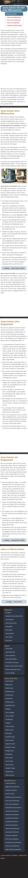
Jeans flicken (9, 630)
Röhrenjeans (9, 754)
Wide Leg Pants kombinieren (13, 849)
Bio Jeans (8, 612)
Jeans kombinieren (11, 783)
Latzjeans (8, 723)
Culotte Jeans (9, 695)
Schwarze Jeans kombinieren (13, 842)
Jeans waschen (10, 633)
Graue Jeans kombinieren (12, 800)
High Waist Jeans (10, 705)
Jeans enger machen (17, 268)
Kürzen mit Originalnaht (13, 22)
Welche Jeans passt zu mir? (13, 669)
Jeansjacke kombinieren (12, 818)
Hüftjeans (8, 709)
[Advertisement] (14, 76)
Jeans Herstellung (10, 655)
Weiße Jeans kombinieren (12, 846)
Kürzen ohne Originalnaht (14, 20)
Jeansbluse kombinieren (12, 811)
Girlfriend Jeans (10, 702)
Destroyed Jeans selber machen (14, 616)
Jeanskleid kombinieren (12, 821)
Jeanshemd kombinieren (12, 814)
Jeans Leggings (10, 712)
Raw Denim (9, 640)
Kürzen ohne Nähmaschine (14, 17)
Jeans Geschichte (10, 652)
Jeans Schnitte (9, 681)
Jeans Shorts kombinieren (12, 828)
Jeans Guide (9, 648)
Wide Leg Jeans (10, 775)
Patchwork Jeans (10, 737)
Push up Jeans (10, 740)
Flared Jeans (9, 698)
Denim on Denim (10, 794)
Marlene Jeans (9, 730)
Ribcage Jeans (10, 751)
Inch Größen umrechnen (12, 662)
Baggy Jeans (9, 684)
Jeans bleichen (10, 619)
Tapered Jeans (9, 771)
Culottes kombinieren (11, 790)
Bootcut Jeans (9, 688)
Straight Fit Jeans (10, 768)
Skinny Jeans (9, 758)
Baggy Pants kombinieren (12, 787)
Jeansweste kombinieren (12, 832)
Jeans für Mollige (10, 673)
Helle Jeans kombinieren (12, 804)
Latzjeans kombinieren (12, 835)
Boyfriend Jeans (10, 691)
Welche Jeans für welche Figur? (14, 666)
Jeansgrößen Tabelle (17, 540)
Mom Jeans (9, 733)
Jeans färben (9, 626)
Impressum (15, 855)
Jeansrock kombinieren (12, 825)
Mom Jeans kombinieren (12, 839)
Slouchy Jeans (9, 764)
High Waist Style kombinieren (13, 807)
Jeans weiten (18, 602)
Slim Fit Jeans (9, 761)
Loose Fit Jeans (10, 726)
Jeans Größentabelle (11, 659)
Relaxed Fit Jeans (10, 747)
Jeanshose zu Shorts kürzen (14, 25)
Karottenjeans (9, 719)
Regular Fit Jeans (10, 744)
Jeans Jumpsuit (10, 716)
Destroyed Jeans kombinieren (13, 797)
